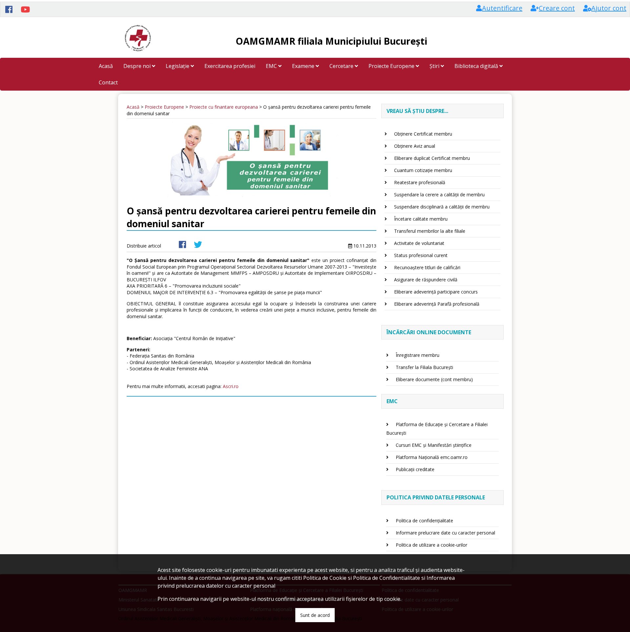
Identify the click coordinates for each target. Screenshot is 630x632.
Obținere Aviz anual (414, 146)
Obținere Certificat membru (423, 134)
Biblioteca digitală (476, 66)
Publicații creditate (415, 469)
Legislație (178, 66)
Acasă (106, 66)
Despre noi (137, 66)
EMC (272, 66)
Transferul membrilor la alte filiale (429, 231)
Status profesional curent (421, 255)
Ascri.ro (231, 386)
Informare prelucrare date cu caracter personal (445, 533)
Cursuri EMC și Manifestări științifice (434, 445)
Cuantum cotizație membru (423, 170)
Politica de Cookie (324, 577)
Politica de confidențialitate (424, 520)
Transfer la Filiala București (424, 367)
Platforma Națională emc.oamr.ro (432, 457)
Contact (108, 82)
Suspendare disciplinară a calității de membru (442, 207)
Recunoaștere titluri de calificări (427, 267)
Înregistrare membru (417, 355)
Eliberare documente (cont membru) (434, 379)
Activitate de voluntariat (419, 243)
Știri (435, 66)
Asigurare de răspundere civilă (425, 279)
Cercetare (342, 66)
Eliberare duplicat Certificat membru (432, 158)
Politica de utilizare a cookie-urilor (431, 545)
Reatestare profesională (419, 182)
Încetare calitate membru (421, 219)
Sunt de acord (315, 615)
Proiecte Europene (392, 66)
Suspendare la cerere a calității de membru (439, 194)
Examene (304, 66)
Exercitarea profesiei (229, 66)
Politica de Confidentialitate (386, 577)
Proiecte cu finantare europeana (223, 107)
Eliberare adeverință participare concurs (436, 292)
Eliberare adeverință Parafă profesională (436, 304)
